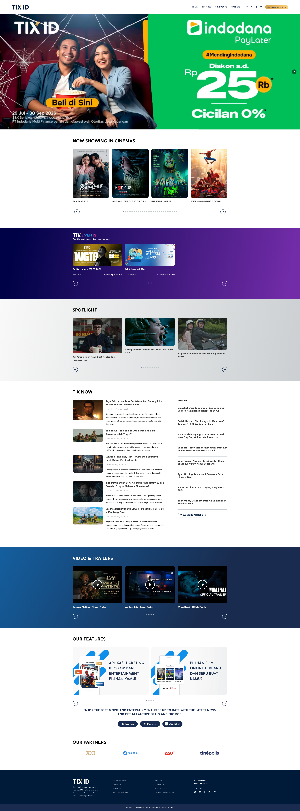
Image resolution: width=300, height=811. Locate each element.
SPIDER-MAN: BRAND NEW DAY (206, 201)
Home (194, 7)
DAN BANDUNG (80, 201)
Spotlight (118, 788)
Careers (235, 7)
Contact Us (160, 784)
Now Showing (120, 780)
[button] (77, 211)
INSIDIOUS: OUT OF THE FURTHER (129, 201)
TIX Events (221, 7)
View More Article (191, 515)
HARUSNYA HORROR (161, 201)
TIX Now (206, 7)
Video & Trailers (121, 792)
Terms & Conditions (164, 792)
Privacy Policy (161, 788)
